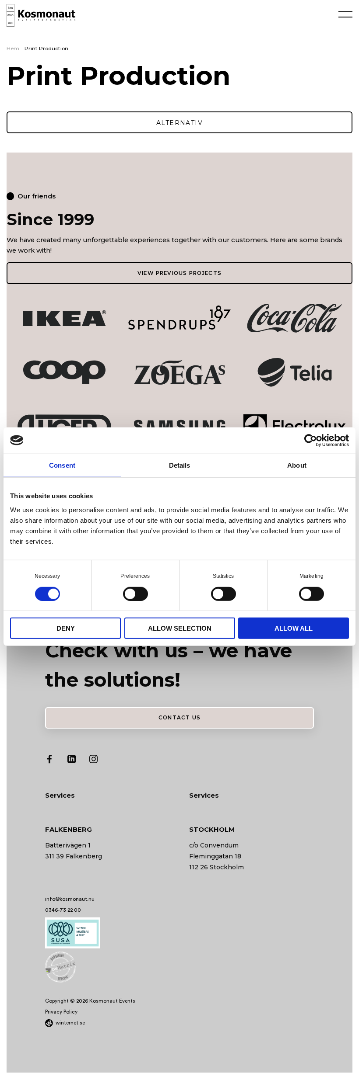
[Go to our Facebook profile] (49, 761)
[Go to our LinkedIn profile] (71, 761)
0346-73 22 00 (63, 910)
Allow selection (179, 628)
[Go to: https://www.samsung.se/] (179, 426)
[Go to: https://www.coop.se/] (64, 372)
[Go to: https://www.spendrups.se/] (179, 318)
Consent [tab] (62, 465)
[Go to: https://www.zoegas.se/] (179, 372)
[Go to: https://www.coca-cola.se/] (294, 318)
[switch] (135, 593)
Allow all (294, 628)
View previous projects (179, 273)
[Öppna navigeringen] (345, 14)
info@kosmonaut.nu (70, 899)
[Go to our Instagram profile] (93, 761)
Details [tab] (179, 465)
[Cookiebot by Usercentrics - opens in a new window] (310, 440)
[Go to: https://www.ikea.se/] (64, 318)
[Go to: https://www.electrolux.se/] (294, 426)
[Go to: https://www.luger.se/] (64, 426)
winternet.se (70, 1022)
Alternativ (179, 123)
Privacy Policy (61, 1011)
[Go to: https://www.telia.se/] (294, 372)
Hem (13, 48)
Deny (65, 628)
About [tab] (296, 465)
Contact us (179, 718)
